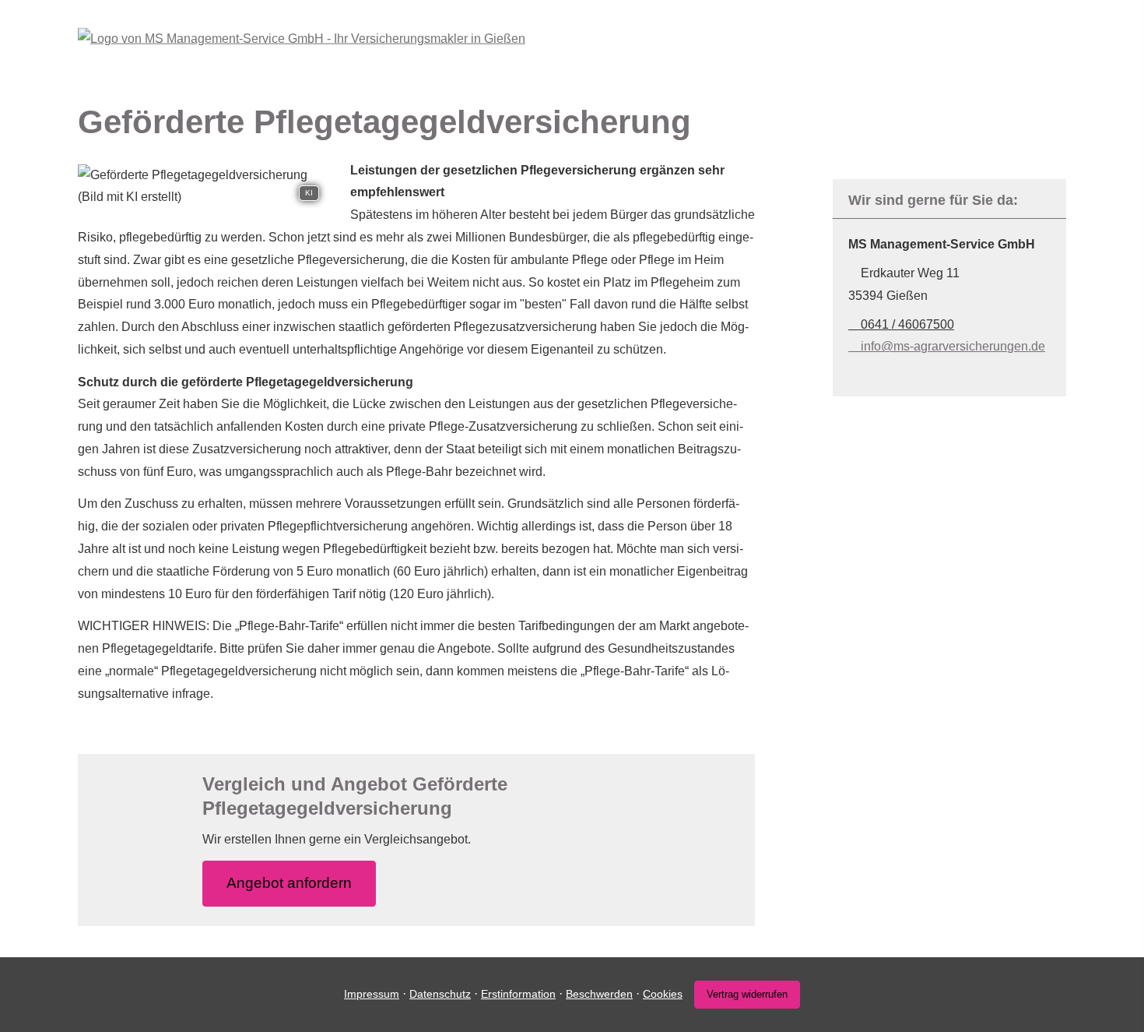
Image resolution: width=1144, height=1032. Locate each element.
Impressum (371, 994)
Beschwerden (599, 994)
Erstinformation (518, 994)
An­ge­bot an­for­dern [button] (289, 883)
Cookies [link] (663, 994)
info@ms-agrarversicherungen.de (953, 346)
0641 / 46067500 (907, 324)
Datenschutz (440, 994)
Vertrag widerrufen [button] (747, 994)
